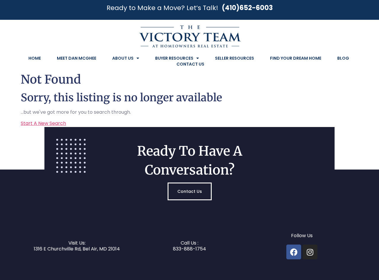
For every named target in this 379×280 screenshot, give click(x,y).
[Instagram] (310, 252)
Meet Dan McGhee (76, 58)
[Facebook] (293, 252)
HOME (34, 58)
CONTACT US (190, 64)
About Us (123, 58)
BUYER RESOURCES (174, 58)
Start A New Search (43, 123)
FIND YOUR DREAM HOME (295, 58)
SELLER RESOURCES (234, 58)
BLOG (343, 58)
